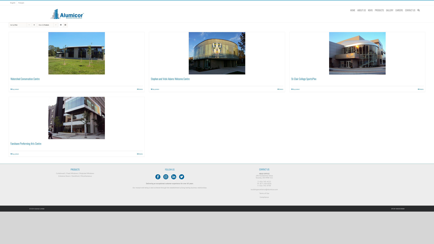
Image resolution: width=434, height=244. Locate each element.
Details (141, 89)
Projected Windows (86, 173)
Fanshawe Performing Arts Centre (26, 143)
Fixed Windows (72, 173)
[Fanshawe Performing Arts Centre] (76, 118)
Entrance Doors (64, 176)
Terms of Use (264, 193)
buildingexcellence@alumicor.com (264, 189)
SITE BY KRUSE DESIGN (398, 209)
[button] (418, 10)
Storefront (75, 176)
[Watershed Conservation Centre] (76, 53)
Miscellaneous (86, 176)
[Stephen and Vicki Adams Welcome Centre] (217, 53)
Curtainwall (60, 173)
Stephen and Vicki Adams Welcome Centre (170, 79)
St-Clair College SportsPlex (303, 79)
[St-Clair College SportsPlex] (357, 53)
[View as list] (65, 25)
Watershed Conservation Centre (25, 79)
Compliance (264, 197)
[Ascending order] (34, 25)
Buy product (15, 89)
